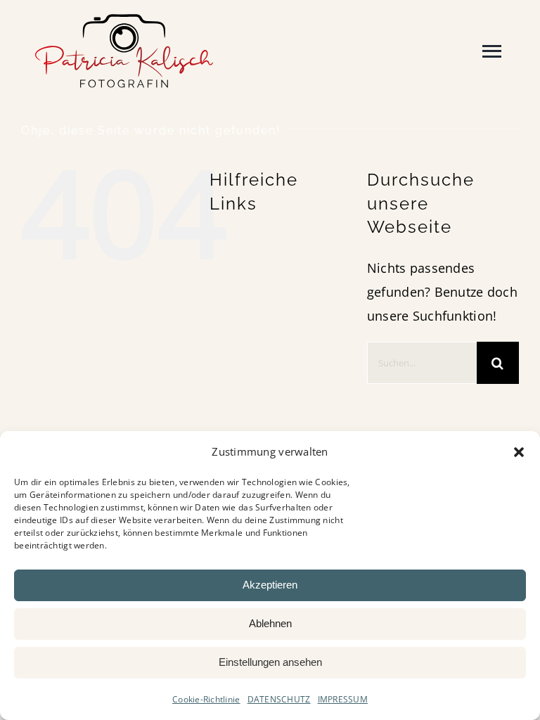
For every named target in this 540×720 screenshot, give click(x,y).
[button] (519, 452)
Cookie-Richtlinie (206, 699)
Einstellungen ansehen (270, 662)
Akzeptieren (270, 585)
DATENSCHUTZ (279, 699)
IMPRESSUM (343, 699)
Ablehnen (270, 623)
